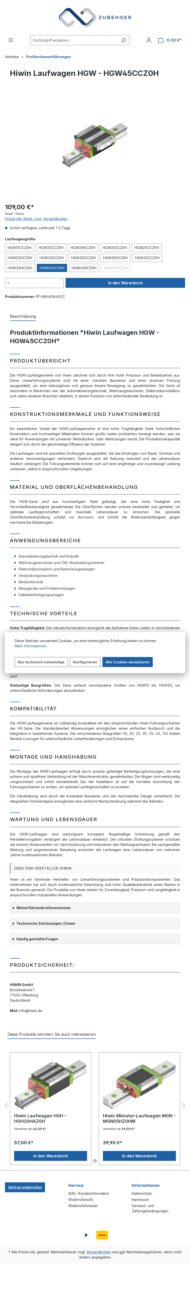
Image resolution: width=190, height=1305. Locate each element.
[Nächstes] (184, 1106)
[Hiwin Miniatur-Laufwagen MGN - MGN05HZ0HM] (139, 1084)
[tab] (23, 316)
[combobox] (74, 40)
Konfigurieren (85, 662)
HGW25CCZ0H (146, 248)
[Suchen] (123, 40)
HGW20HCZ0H (83, 248)
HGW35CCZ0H (147, 258)
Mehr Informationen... (31, 646)
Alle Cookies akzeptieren (127, 662)
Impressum (140, 1199)
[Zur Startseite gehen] (95, 17)
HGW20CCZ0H (51, 248)
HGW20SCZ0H (115, 248)
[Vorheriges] (6, 1106)
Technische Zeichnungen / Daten (45, 923)
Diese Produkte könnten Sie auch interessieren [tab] (51, 1034)
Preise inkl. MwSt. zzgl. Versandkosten (36, 219)
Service (76, 1185)
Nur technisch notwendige (41, 662)
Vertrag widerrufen (25, 1187)
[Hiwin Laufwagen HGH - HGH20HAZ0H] (50, 1084)
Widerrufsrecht (80, 1199)
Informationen (146, 1185)
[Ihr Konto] (149, 40)
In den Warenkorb (125, 282)
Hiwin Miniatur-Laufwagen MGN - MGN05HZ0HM (139, 1118)
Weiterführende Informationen (43, 908)
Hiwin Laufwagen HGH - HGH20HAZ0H (40, 1118)
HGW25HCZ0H (20, 258)
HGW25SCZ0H (52, 258)
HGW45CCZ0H (52, 268)
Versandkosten (98, 1252)
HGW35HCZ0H (20, 268)
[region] (95, 145)
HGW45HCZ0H (84, 268)
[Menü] (11, 40)
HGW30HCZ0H (115, 258)
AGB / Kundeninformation (88, 1193)
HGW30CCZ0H (83, 258)
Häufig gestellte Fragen (37, 939)
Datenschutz (142, 1193)
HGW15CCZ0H (19, 248)
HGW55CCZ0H (117, 269)
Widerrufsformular (83, 1206)
